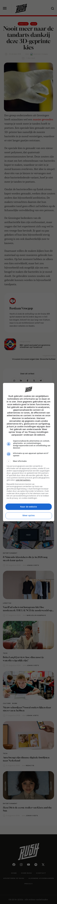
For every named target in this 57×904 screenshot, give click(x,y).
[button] (29, 461)
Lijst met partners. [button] (23, 480)
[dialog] (28, 452)
